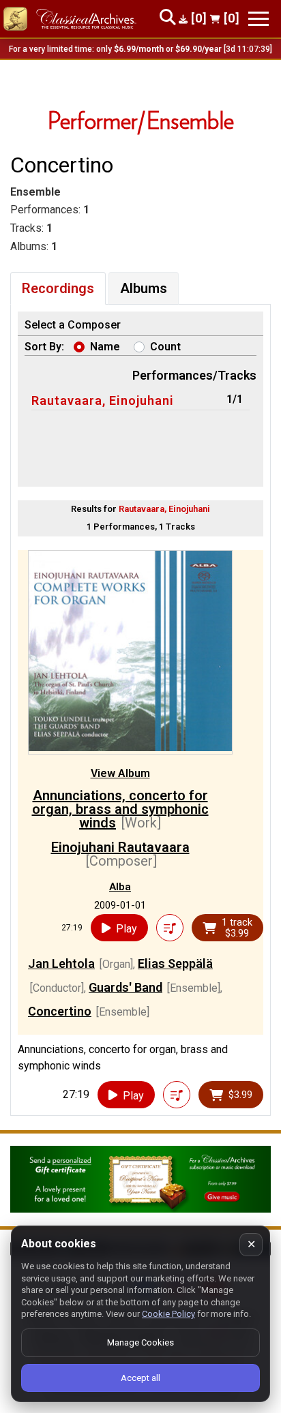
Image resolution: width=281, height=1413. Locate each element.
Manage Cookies (140, 1342)
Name (105, 346)
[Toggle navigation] (258, 18)
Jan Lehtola (61, 963)
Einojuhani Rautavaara (120, 847)
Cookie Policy (168, 1314)
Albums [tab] (143, 288)
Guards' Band (125, 987)
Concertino (59, 1011)
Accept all (140, 1378)
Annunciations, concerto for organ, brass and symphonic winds (120, 809)
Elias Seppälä (175, 963)
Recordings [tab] (58, 288)
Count (165, 346)
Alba (120, 887)
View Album (120, 773)
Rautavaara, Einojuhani (102, 400)
